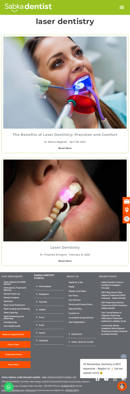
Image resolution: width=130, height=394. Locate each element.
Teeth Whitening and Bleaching (14, 317)
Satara (42, 333)
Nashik (42, 309)
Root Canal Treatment (14, 305)
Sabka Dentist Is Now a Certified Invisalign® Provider (112, 285)
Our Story (73, 295)
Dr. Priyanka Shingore (53, 254)
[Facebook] (97, 379)
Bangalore (44, 294)
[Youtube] (106, 379)
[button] (121, 7)
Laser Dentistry (65, 247)
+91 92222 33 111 (68, 386)
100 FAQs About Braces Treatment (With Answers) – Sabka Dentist (114, 305)
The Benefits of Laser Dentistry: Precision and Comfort (65, 135)
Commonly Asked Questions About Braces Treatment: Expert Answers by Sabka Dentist (114, 329)
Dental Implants (11, 298)
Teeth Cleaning (11, 313)
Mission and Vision (77, 291)
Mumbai (43, 302)
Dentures (8, 301)
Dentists (77, 334)
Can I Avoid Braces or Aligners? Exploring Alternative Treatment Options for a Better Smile (113, 316)
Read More (65, 148)
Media (71, 286)
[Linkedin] (124, 379)
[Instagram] (115, 379)
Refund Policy (75, 309)
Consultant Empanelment (81, 317)
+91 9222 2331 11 (72, 390)
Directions (31, 390)
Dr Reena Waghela (55, 141)
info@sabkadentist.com (13, 390)
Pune (41, 317)
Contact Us (74, 313)
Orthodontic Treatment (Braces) (15, 289)
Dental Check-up (12, 294)
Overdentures (10, 322)
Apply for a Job (76, 282)
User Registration (77, 322)
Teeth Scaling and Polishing (17, 309)
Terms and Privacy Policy (81, 304)
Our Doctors (75, 300)
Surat (41, 325)
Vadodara (43, 340)
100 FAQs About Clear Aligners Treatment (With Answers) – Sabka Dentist (113, 295)
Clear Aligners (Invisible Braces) (15, 283)
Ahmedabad (45, 286)
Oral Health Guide (12, 326)
